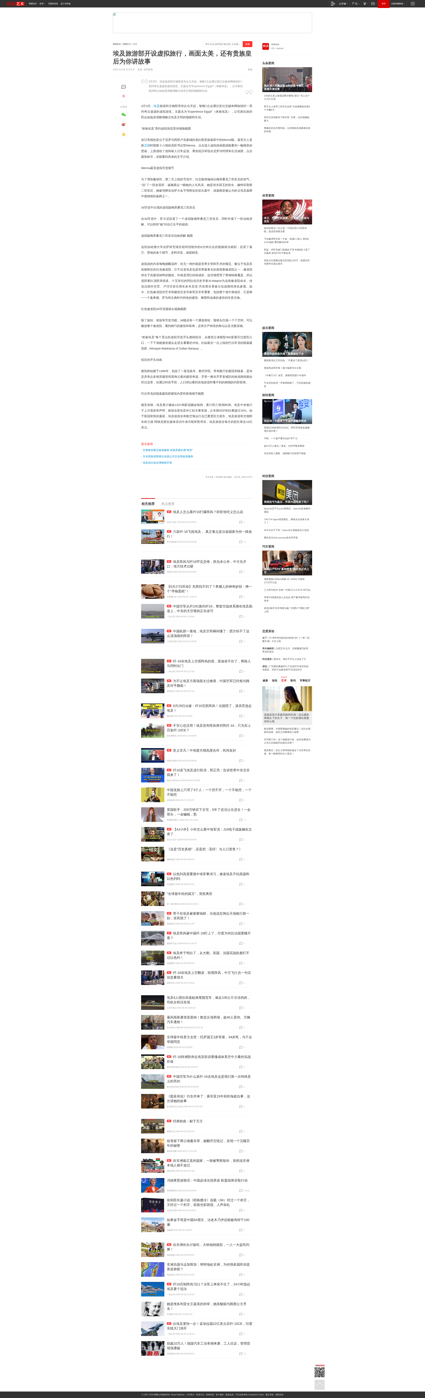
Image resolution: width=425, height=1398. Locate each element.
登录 (384, 3)
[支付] (365, 3)
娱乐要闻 (268, 328)
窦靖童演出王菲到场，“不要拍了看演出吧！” (287, 360)
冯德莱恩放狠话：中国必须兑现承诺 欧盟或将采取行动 (207, 1180)
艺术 (284, 680)
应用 (41, 3)
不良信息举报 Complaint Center (249, 1395)
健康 (265, 680)
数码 (293, 680)
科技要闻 (268, 476)
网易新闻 (275, 44)
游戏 (274, 680)
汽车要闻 (268, 546)
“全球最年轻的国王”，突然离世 (189, 894)
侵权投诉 (279, 1395)
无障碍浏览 (53, 3)
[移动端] (333, 3)
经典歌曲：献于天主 (188, 1121)
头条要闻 (268, 63)
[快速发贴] (124, 87)
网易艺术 (127, 44)
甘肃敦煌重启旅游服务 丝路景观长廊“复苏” (168, 450)
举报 (250, 69)
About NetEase (178, 1395)
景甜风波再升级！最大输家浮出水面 (282, 368)
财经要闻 (268, 395)
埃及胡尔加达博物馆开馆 (157, 462)
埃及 (157, 106)
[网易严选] (355, 3)
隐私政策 (230, 1395)
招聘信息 (210, 1395)
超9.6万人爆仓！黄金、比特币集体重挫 (284, 446)
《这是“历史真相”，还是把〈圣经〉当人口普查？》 (204, 849)
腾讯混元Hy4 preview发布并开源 (281, 537)
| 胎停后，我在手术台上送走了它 (284, 659)
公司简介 (190, 1395)
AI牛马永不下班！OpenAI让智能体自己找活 (286, 530)
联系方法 (200, 1395)
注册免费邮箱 (397, 3)
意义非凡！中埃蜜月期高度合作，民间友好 (204, 750)
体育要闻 (268, 195)
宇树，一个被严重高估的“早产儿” (281, 438)
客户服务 (220, 1395)
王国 (147, 145)
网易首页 (33, 3)
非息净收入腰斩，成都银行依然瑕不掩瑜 (285, 453)
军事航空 (305, 680)
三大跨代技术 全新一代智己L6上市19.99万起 (287, 590)
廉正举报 (270, 1395)
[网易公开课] (343, 3)
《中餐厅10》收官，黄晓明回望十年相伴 (285, 375)
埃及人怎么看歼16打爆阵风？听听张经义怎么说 (208, 512)
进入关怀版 (66, 3)
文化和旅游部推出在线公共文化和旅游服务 (168, 456)
